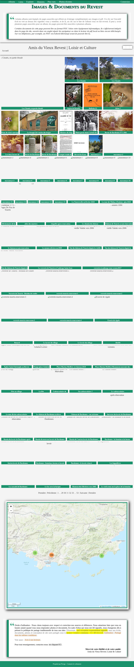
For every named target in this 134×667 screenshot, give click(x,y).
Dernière (92, 493)
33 (73, 493)
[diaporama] (124, 47)
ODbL (123, 606)
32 (70, 493)
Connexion (125, 2)
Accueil (5, 51)
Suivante (83, 493)
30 (65, 493)
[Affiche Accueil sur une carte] (131, 47)
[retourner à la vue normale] (127, 47)
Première (42, 493)
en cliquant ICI (55, 644)
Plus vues (51, 2)
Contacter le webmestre (74, 664)
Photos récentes (65, 2)
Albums (11, 2)
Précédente (51, 493)
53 (77, 493)
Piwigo (63, 664)
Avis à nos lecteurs (32, 640)
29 (62, 493)
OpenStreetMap (107, 606)
